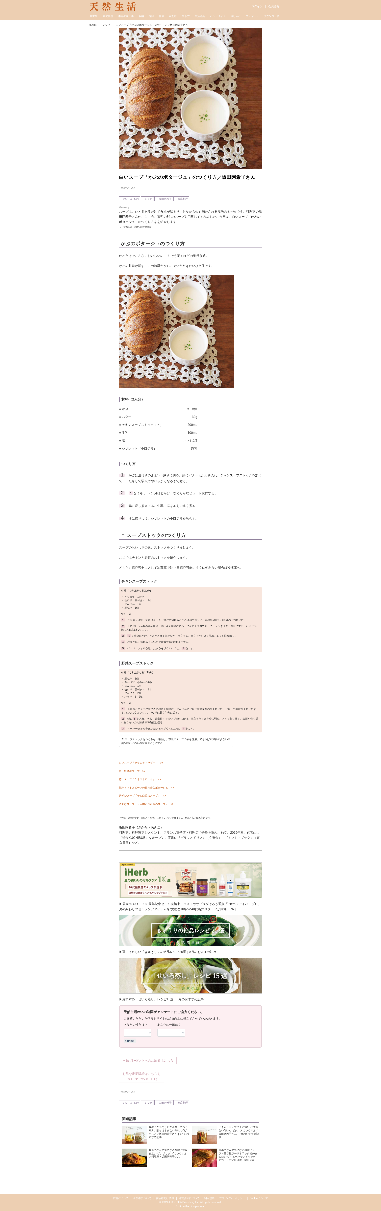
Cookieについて (259, 1198)
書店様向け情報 (165, 1198)
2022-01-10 (127, 188)
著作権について (142, 1198)
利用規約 (209, 1198)
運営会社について (189, 1198)
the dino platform (195, 1206)
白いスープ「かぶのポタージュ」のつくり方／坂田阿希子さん (187, 177)
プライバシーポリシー (232, 1198)
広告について (121, 1198)
